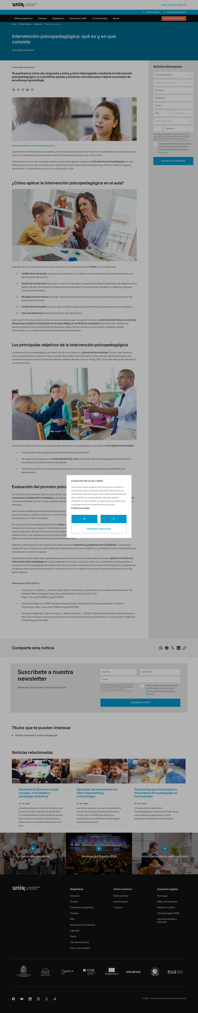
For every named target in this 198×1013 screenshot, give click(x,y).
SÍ (113, 519)
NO (84, 519)
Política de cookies (80, 508)
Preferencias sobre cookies (99, 529)
